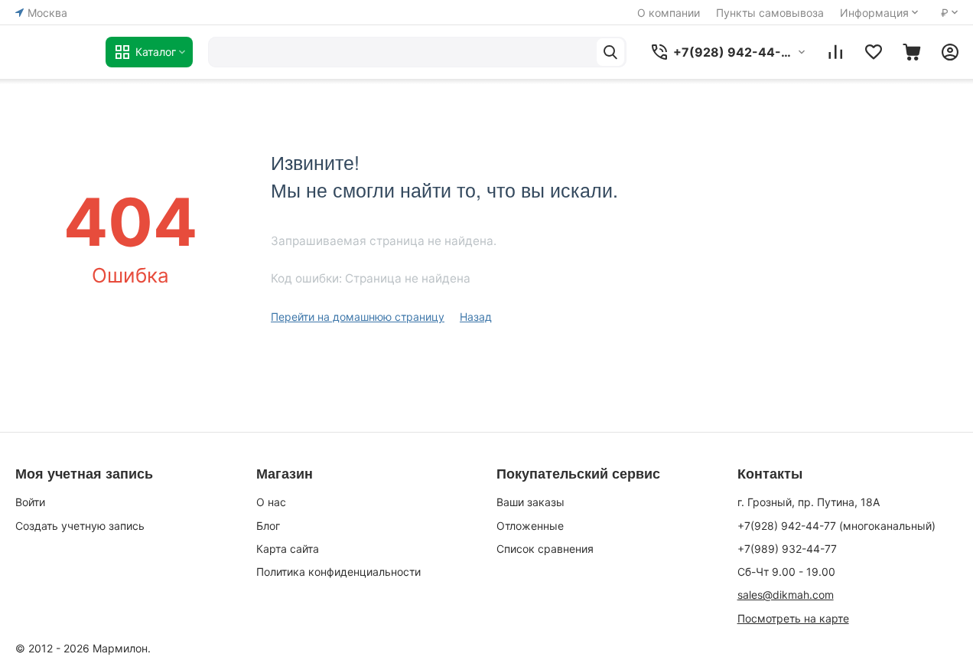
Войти (30, 501)
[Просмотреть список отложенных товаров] (873, 52)
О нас (271, 501)
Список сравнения (545, 548)
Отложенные (530, 525)
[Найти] (610, 52)
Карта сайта (287, 548)
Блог (268, 525)
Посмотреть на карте (793, 618)
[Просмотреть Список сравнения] (835, 52)
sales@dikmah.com (785, 594)
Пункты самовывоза (770, 12)
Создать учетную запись (80, 525)
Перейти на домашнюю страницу (357, 316)
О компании (668, 12)
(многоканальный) (836, 525)
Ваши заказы (530, 501)
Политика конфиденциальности (338, 571)
